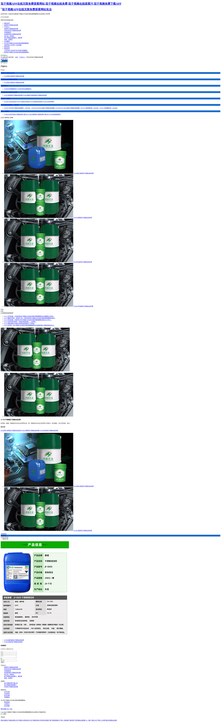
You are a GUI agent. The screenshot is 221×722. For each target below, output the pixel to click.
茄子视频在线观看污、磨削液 (13, 37)
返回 (2, 59)
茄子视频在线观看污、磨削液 (13, 676)
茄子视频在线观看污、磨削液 (10, 105)
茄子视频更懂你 (35, 720)
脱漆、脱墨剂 (8, 678)
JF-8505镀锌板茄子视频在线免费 (14, 640)
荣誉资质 (7, 45)
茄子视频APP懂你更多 (23, 720)
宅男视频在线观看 (79, 720)
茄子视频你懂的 (11, 720)
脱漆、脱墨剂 (5, 111)
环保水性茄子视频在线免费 (12, 30)
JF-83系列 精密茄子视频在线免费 (84, 173)
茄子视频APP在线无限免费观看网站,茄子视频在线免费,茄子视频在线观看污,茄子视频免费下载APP (61, 3)
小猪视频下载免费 (68, 720)
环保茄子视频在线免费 (11, 686)
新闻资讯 (7, 48)
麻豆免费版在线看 (111, 720)
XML (11, 709)
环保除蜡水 (7, 32)
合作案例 (7, 41)
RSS (8, 709)
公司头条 (7, 50)
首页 (16, 57)
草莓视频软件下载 (57, 720)
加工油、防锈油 (9, 674)
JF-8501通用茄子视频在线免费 (83, 217)
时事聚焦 (24, 50)
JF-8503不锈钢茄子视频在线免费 (83, 306)
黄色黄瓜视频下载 (45, 720)
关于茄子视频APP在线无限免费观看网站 (16, 43)
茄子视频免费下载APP (11, 683)
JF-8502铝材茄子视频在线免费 (83, 262)
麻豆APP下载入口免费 (98, 720)
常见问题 (18, 50)
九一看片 (88, 720)
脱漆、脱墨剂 (8, 39)
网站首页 (7, 23)
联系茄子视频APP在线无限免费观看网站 (16, 52)
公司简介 (13, 45)
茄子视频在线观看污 (10, 685)
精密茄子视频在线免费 (11, 25)
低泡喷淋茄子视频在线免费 (12, 34)
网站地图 (3, 709)
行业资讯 (13, 50)
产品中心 (7, 27)
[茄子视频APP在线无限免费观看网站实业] (26, 9)
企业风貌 (18, 45)
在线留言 (4, 533)
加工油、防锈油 (5, 98)
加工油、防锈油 (9, 36)
